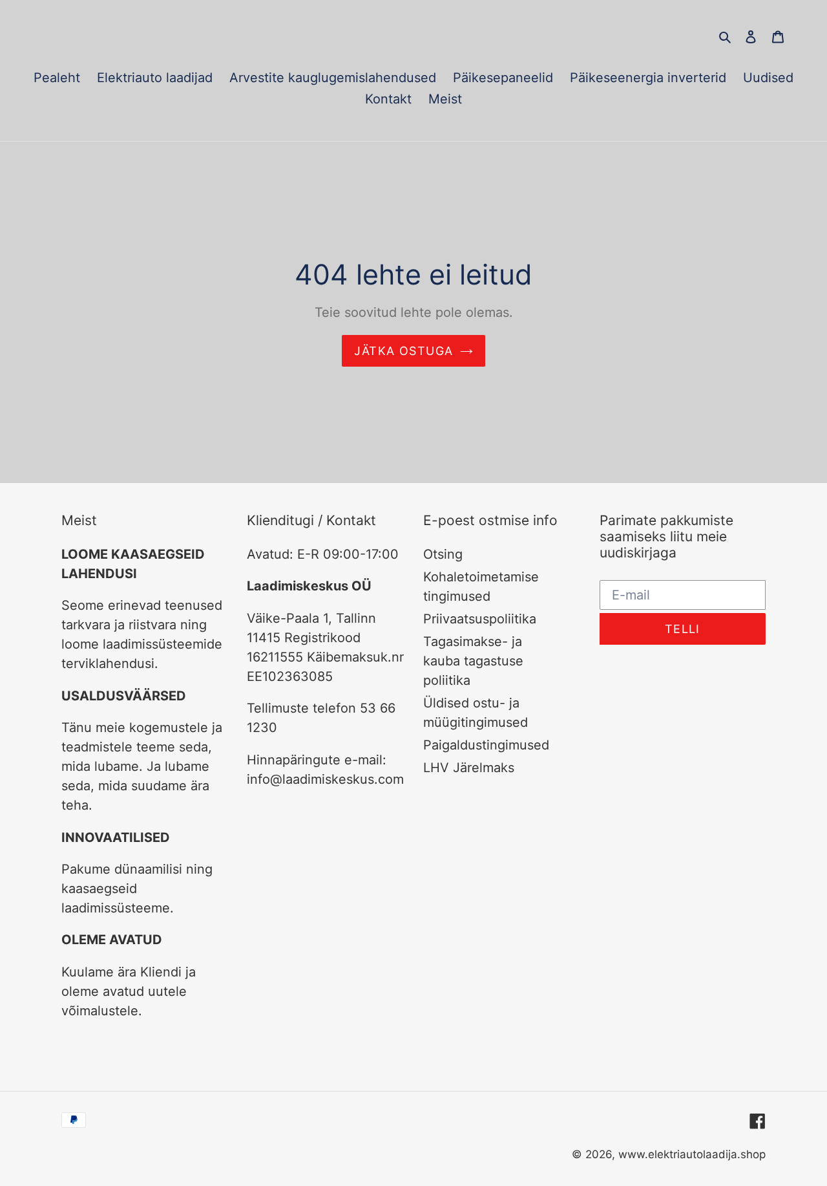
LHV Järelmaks (468, 767)
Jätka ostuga (403, 351)
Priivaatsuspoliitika (479, 619)
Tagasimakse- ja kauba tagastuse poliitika (473, 661)
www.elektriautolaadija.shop (692, 1154)
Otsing (443, 554)
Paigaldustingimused (486, 745)
